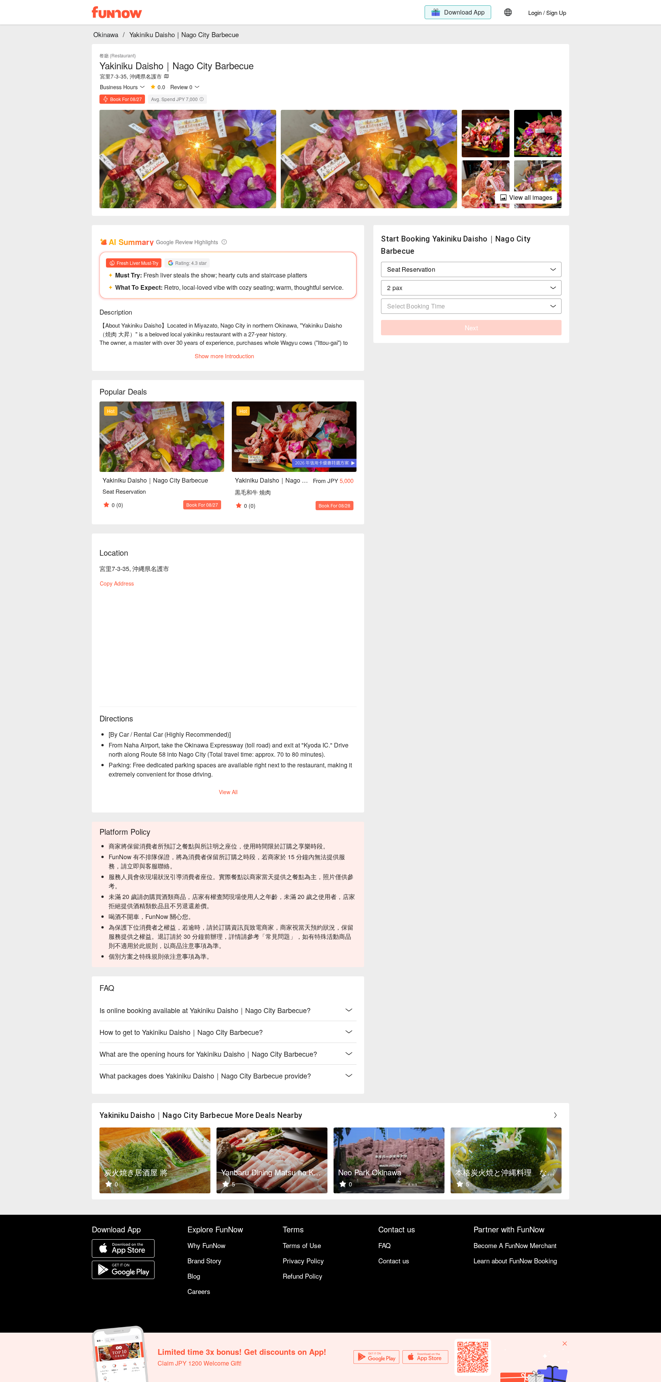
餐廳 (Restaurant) (117, 55)
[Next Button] (555, 1115)
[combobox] (471, 287)
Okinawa (105, 34)
